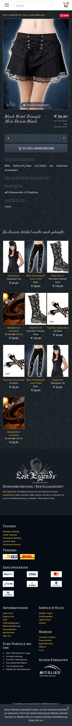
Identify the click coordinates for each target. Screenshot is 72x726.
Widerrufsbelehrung (11, 626)
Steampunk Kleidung (12, 538)
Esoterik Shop (9, 541)
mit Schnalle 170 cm (14, 334)
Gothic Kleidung (10, 535)
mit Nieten (57, 331)
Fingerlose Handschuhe (57, 328)
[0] (67, 6)
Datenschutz (8, 616)
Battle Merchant (46, 644)
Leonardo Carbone (47, 637)
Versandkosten (9, 629)
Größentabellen (46, 616)
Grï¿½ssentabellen (34, 15)
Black (35, 282)
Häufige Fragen (46, 613)
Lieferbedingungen (11, 623)
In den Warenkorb (38, 148)
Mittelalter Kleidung (11, 531)
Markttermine (9, 632)
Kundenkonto (9, 495)
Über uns (7, 636)
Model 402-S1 (58, 276)
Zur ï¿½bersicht (12, 15)
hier (41, 720)
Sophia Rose (14, 276)
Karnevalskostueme (12, 544)
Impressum (8, 613)
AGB (5, 620)
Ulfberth (42, 647)
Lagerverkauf (45, 620)
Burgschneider (45, 640)
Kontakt (42, 623)
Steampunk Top (14, 279)
